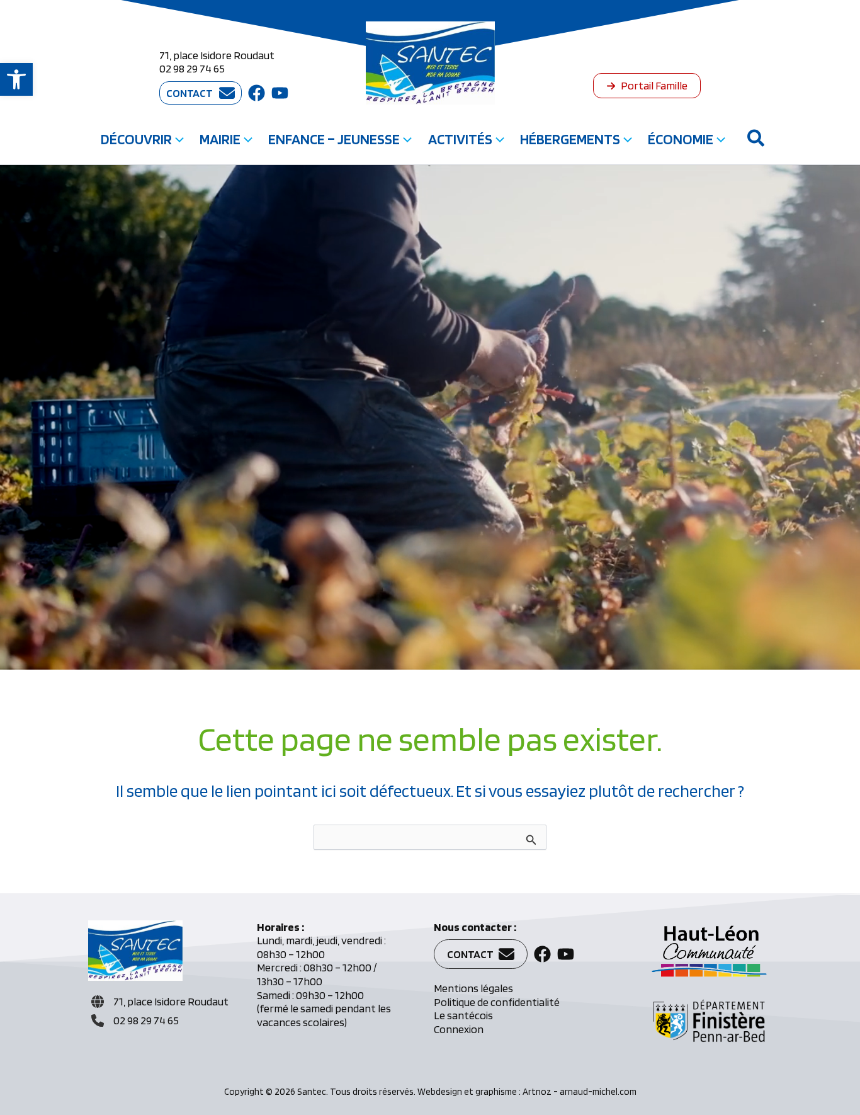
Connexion (459, 1029)
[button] (16, 79)
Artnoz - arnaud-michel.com (580, 1091)
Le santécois (463, 1015)
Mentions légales (473, 988)
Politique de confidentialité (497, 1002)
